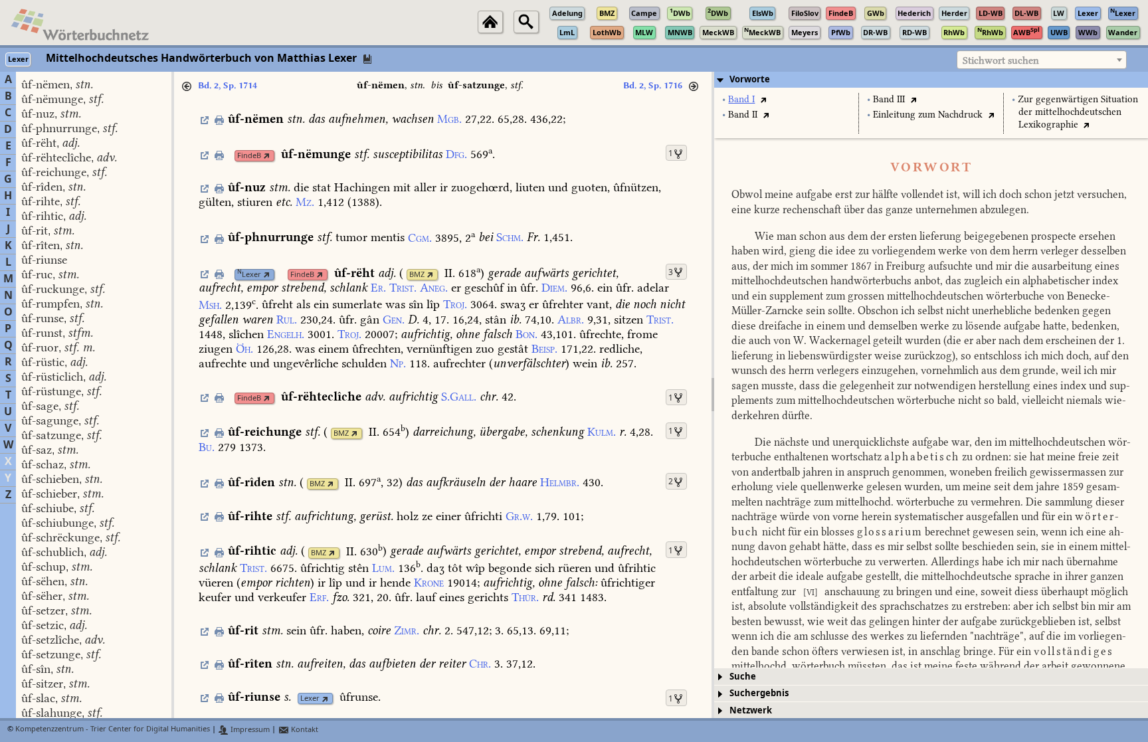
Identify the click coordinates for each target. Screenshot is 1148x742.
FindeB (249, 156)
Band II (742, 114)
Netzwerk (750, 710)
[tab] (931, 80)
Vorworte (749, 79)
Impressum (249, 730)
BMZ (417, 275)
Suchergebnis (759, 693)
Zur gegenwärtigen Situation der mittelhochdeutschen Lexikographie (1078, 112)
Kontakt (303, 730)
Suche (742, 676)
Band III (889, 99)
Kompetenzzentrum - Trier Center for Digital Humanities (112, 730)
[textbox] (1041, 60)
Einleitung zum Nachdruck (928, 114)
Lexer (249, 275)
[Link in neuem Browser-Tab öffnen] (266, 156)
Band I (741, 99)
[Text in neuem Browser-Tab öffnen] (763, 99)
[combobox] (1042, 59)
